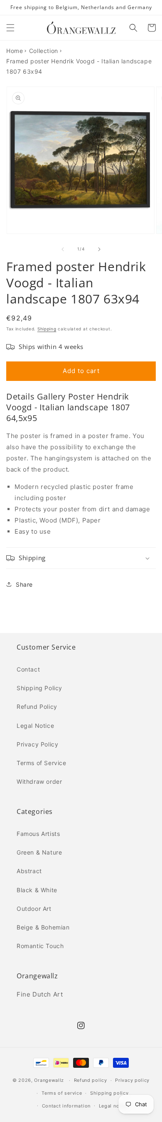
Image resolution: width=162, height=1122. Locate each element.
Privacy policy (132, 1080)
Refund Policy (37, 706)
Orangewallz (49, 1080)
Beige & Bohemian (43, 927)
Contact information (66, 1106)
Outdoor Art (34, 908)
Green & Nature (39, 852)
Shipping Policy (39, 687)
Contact (28, 669)
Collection (43, 50)
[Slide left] (63, 249)
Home (14, 50)
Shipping (46, 328)
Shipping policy (109, 1093)
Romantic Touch (40, 945)
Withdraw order (39, 781)
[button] (10, 28)
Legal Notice (35, 725)
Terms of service (62, 1093)
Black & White (37, 889)
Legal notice (113, 1106)
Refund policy (90, 1080)
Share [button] (24, 584)
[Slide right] (99, 249)
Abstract (29, 870)
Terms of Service (41, 762)
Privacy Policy (37, 744)
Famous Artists (38, 833)
